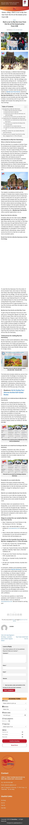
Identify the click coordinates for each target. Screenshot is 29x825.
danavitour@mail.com (10, 785)
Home (4, 12)
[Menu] (2, 9)
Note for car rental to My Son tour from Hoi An (15, 128)
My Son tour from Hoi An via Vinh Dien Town (15, 116)
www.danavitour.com (14, 528)
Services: (6, 706)
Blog (8, 12)
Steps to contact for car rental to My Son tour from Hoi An (13, 131)
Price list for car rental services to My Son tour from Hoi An (15, 120)
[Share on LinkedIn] (21, 615)
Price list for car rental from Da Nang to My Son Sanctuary (15, 123)
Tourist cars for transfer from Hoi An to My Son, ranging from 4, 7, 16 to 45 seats (14, 135)
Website (5, 678)
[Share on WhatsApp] (8, 615)
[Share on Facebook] (11, 615)
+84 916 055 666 (8, 782)
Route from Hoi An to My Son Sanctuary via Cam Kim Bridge (15, 114)
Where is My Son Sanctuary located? (13, 110)
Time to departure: (8, 718)
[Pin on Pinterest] (18, 615)
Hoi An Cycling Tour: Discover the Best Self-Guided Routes (14, 392)
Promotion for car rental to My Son (13, 126)
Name (4, 665)
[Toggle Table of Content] (24, 107)
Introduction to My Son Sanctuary (11, 109)
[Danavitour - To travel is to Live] (14, 9)
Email (4, 672)
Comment (6, 653)
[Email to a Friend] (16, 615)
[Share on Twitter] (13, 615)
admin (20, 29)
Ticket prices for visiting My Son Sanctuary (14, 118)
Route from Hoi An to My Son (11, 112)
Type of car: (7, 724)
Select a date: (7, 712)
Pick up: (6, 700)
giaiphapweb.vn (18, 823)
